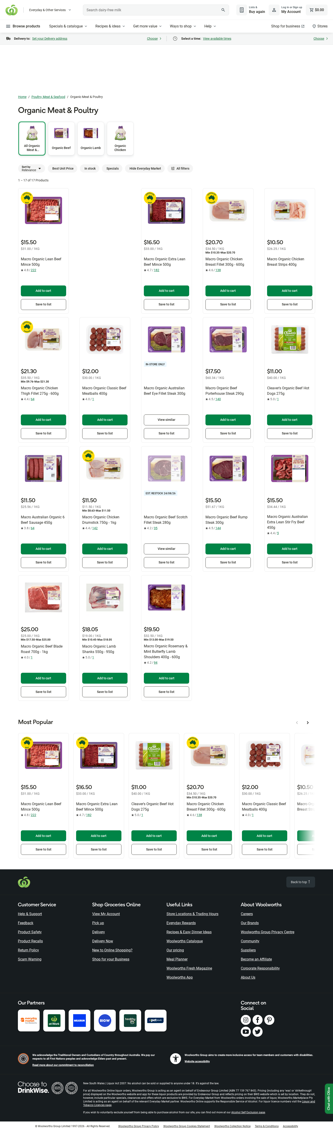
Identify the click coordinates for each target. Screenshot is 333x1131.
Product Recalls (30, 941)
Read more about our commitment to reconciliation (63, 1065)
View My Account (106, 914)
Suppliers (248, 950)
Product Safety (30, 932)
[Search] (223, 10)
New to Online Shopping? (112, 950)
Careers (247, 914)
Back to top (299, 882)
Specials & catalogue (66, 26)
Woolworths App (179, 977)
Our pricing (175, 950)
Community (250, 941)
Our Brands (250, 923)
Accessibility (290, 1126)
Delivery (98, 932)
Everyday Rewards (181, 923)
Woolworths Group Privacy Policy (138, 1126)
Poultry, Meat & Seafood (48, 97)
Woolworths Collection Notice (232, 1126)
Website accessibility (197, 1061)
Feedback (25, 923)
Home (22, 97)
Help (208, 26)
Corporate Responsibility (260, 968)
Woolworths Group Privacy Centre (267, 932)
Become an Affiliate (256, 959)
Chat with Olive (329, 1098)
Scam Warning (29, 959)
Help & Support (30, 914)
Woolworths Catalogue (184, 941)
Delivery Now (102, 941)
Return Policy (28, 950)
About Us (248, 977)
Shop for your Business (110, 959)
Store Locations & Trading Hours (192, 914)
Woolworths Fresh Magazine (189, 968)
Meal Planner (177, 959)
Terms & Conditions (267, 1126)
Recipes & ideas (108, 26)
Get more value (145, 26)
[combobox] (156, 10)
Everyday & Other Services (47, 10)
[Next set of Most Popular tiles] (307, 722)
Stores (322, 26)
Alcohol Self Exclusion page (248, 1112)
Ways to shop (181, 26)
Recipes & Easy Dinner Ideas (189, 932)
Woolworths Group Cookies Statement (186, 1126)
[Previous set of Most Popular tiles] (297, 722)
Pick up (98, 923)
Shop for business (285, 26)
